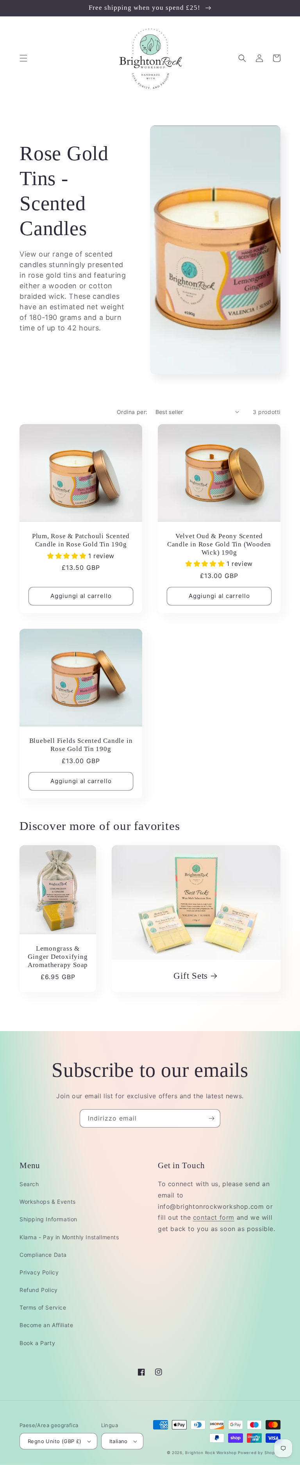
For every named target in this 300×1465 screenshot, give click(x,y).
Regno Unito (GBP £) (55, 1441)
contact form (213, 1217)
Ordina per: (132, 412)
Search (29, 1184)
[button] (23, 58)
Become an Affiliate (46, 1325)
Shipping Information (48, 1219)
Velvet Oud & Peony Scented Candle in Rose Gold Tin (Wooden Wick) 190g (219, 544)
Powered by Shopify (259, 1452)
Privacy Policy (39, 1272)
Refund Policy (39, 1290)
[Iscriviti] (211, 1118)
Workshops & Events (48, 1201)
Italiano (118, 1441)
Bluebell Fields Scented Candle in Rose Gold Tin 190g (81, 745)
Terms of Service (43, 1307)
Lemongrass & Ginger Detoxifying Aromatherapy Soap (58, 957)
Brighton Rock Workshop (210, 1452)
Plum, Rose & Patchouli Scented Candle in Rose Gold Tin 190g (81, 540)
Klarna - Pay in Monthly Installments (69, 1237)
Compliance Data (43, 1254)
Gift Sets (190, 976)
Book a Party (37, 1343)
